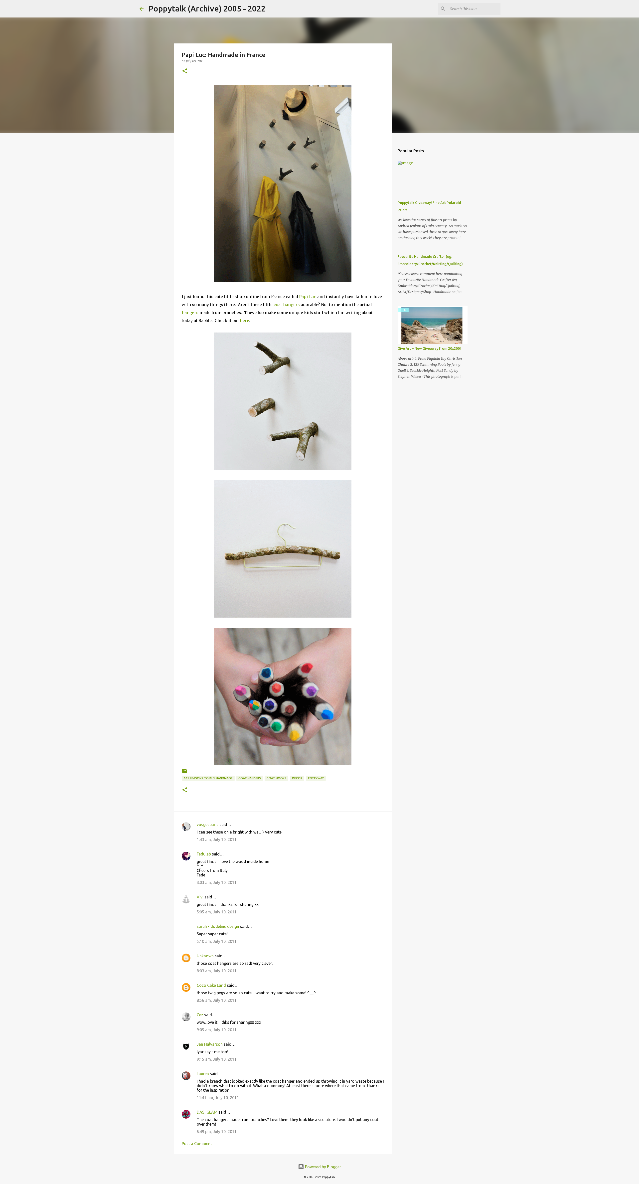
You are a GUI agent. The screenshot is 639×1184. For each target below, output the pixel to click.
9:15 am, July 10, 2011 (217, 1059)
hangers (190, 312)
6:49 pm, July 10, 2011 (217, 1131)
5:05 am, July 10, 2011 (217, 912)
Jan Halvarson (210, 1044)
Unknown (205, 956)
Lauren (203, 1073)
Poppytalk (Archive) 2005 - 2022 (207, 8)
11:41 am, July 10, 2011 (218, 1097)
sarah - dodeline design (218, 926)
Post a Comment (197, 1143)
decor (297, 778)
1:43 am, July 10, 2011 (217, 839)
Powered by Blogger (322, 1167)
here (244, 320)
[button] (185, 71)
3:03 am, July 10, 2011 (217, 882)
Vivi (200, 897)
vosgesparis (207, 824)
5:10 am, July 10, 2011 (217, 941)
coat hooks (276, 778)
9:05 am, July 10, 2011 (217, 1029)
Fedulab (204, 854)
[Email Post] (185, 772)
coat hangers (287, 304)
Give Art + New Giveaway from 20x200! (429, 348)
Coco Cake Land (211, 985)
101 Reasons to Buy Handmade (208, 778)
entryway (316, 778)
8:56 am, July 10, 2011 (217, 1000)
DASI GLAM (207, 1112)
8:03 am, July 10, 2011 (217, 971)
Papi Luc (308, 296)
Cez (200, 1015)
